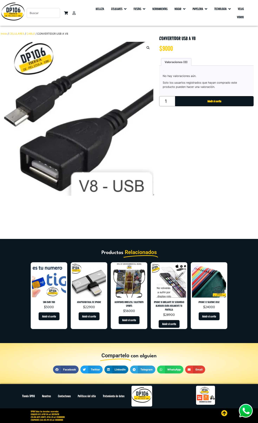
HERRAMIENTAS (159, 9)
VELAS (241, 9)
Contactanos (64, 396)
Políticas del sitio (87, 396)
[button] (148, 48)
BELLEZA (100, 9)
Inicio (4, 33)
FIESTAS (137, 9)
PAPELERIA (198, 9)
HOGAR (177, 9)
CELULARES (116, 9)
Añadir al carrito (214, 101)
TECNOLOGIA (220, 9)
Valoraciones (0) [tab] (176, 62)
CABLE (31, 33)
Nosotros (46, 396)
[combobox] (43, 13)
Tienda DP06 (28, 396)
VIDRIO (240, 17)
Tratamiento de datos (113, 396)
